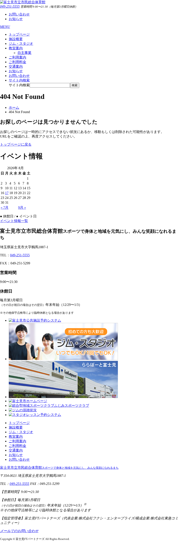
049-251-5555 (10, 6)
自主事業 (24, 53)
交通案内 (16, 66)
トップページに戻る (15, 144)
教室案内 (16, 48)
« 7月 (5, 207)
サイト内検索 (19, 85)
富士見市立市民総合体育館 (59, 467)
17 (7, 193)
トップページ (19, 34)
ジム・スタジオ (21, 43)
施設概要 (16, 39)
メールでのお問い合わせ (19, 531)
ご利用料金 (17, 62)
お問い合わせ (19, 14)
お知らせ (16, 19)
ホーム (14, 107)
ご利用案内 (17, 57)
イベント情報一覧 (14, 221)
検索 (74, 85)
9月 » (22, 207)
